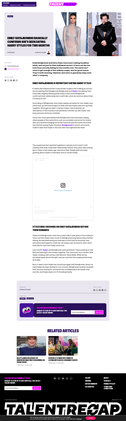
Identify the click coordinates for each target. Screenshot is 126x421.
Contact (107, 381)
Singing (88, 381)
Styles (75, 91)
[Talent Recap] (63, 4)
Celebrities (89, 387)
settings (79, 419)
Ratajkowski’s (68, 125)
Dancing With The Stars (29, 5)
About (106, 378)
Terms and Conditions (108, 388)
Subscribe (99, 312)
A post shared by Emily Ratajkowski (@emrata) (63, 217)
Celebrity (10, 16)
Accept (91, 418)
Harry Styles (30, 298)
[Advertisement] (63, 136)
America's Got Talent (15, 5)
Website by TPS (117, 400)
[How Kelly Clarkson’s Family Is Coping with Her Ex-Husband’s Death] (63, 345)
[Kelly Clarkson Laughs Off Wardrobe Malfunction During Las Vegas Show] (31, 345)
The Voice (5, 5)
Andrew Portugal (25, 289)
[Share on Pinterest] (11, 80)
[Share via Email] (16, 80)
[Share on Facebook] (5, 80)
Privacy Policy (109, 384)
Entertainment (91, 384)
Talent (87, 378)
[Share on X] (8, 80)
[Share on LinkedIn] (14, 80)
